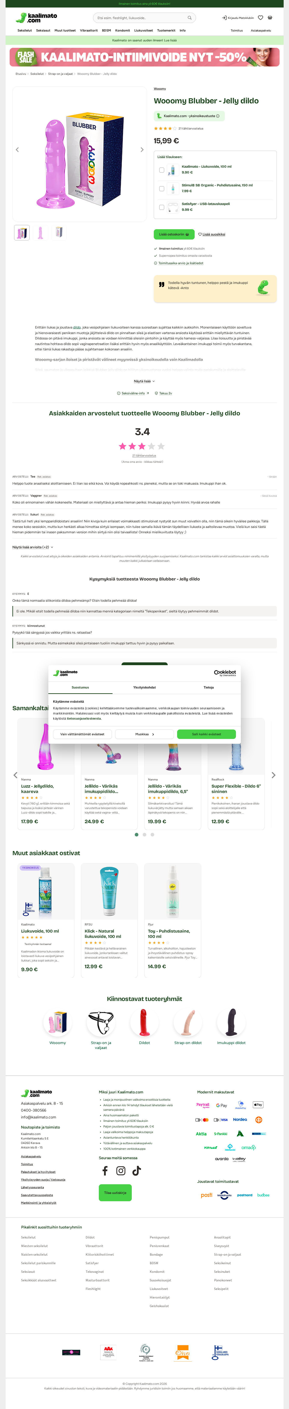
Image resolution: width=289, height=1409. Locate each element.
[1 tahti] (156, 128)
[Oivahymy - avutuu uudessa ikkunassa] (183, 1352)
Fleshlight (93, 1288)
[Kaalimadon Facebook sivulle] (105, 1170)
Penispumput (160, 1237)
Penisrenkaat (159, 1245)
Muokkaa (142, 734)
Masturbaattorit (97, 1280)
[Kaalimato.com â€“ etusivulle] (36, 1093)
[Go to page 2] (144, 834)
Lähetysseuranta (32, 1187)
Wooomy (160, 88)
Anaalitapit (222, 1237)
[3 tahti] (165, 128)
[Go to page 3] (152, 834)
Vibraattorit (89, 30)
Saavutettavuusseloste (37, 1195)
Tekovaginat (94, 1271)
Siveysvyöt (221, 1245)
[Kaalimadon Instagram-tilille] (121, 1170)
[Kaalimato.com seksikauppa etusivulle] (53, 18)
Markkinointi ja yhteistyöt (38, 1203)
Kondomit (122, 30)
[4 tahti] (170, 128)
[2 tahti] (161, 128)
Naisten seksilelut (34, 1254)
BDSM (106, 30)
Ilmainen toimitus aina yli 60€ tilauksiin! (144, 4)
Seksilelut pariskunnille (38, 1263)
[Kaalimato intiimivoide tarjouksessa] (145, 57)
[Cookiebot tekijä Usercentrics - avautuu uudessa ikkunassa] (217, 673)
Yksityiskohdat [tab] (144, 687)
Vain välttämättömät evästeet (82, 734)
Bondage (156, 1254)
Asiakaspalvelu (261, 30)
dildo (77, 327)
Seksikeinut (222, 1263)
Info (183, 30)
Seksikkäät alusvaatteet (38, 1280)
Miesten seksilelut (34, 1245)
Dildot (90, 1237)
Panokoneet (223, 1280)
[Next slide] (273, 775)
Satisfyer (91, 1263)
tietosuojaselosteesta (84, 718)
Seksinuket (222, 1271)
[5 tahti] (175, 128)
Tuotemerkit (166, 30)
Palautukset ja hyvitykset (38, 1172)
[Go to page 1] (136, 834)
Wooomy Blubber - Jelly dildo (206, 100)
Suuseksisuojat (160, 1280)
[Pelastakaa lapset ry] (71, 1352)
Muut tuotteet (65, 30)
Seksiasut (43, 30)
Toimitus (237, 30)
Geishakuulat (159, 1306)
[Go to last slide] (16, 775)
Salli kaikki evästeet (206, 734)
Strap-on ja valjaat (227, 1254)
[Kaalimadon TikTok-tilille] (136, 1170)
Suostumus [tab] (80, 687)
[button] (189, 17)
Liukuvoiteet (143, 30)
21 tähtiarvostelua (191, 128)
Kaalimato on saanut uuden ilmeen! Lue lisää (144, 40)
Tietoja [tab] (209, 687)
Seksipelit (221, 1288)
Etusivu (21, 74)
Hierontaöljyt (160, 1297)
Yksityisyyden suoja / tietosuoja (43, 1179)
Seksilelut (25, 30)
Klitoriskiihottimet (99, 1254)
